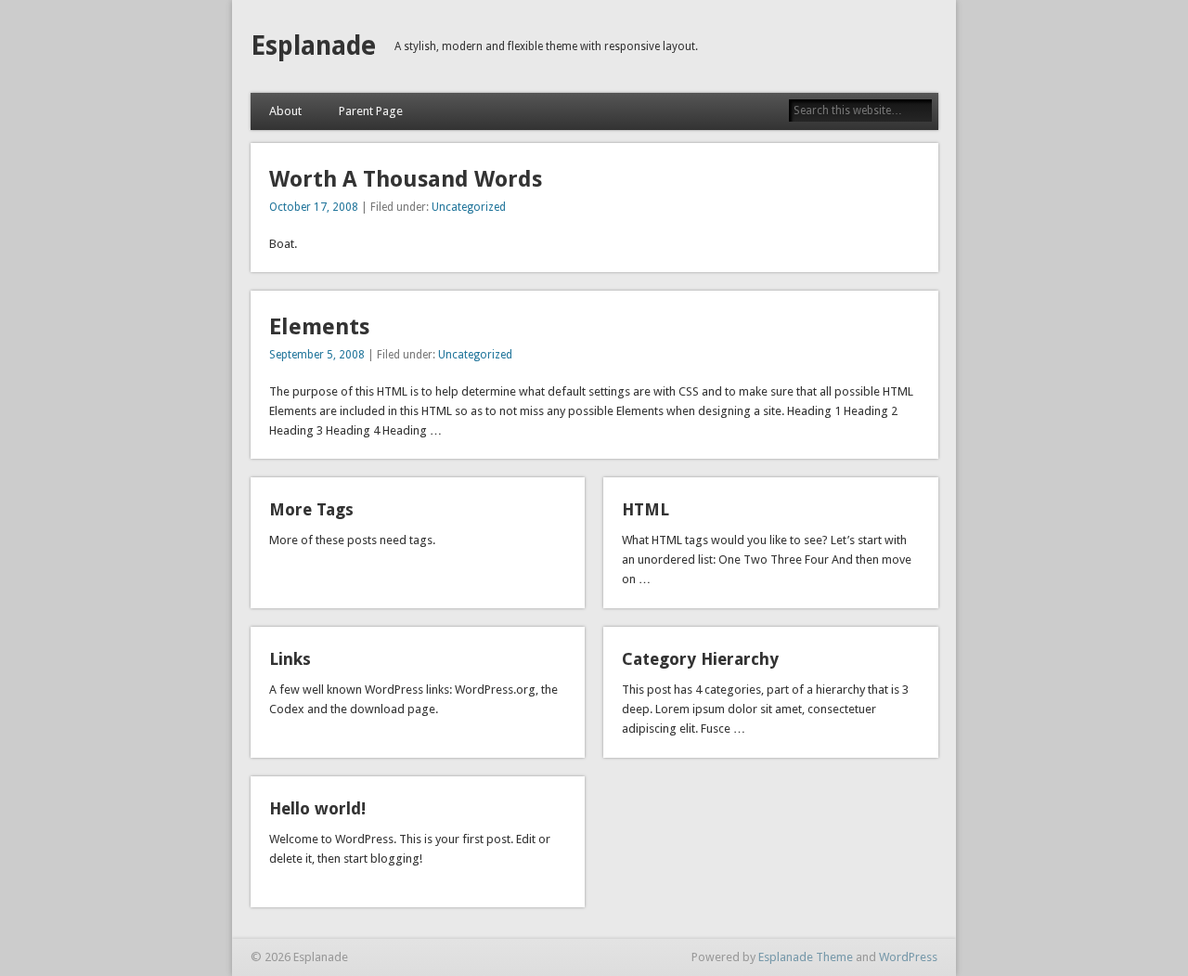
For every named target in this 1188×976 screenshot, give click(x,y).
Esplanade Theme (805, 957)
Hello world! (317, 808)
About (285, 111)
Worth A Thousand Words (405, 179)
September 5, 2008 (317, 354)
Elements (319, 327)
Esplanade (313, 46)
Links (290, 659)
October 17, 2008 (313, 207)
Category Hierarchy (700, 659)
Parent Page (371, 111)
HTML (645, 509)
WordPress (908, 957)
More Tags (311, 509)
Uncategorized (469, 207)
